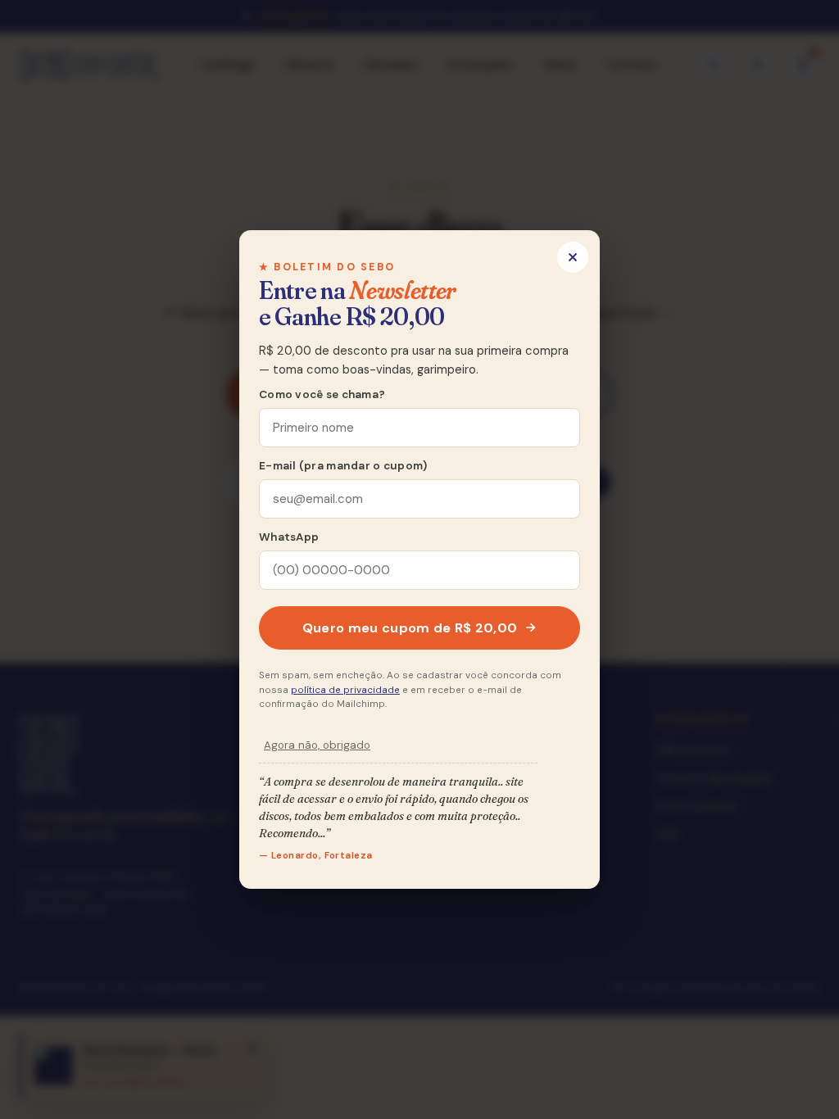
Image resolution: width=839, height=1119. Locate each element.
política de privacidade (345, 690)
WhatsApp (289, 537)
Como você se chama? (322, 394)
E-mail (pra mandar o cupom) (343, 466)
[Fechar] (572, 257)
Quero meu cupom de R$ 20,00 (410, 628)
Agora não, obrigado (317, 745)
